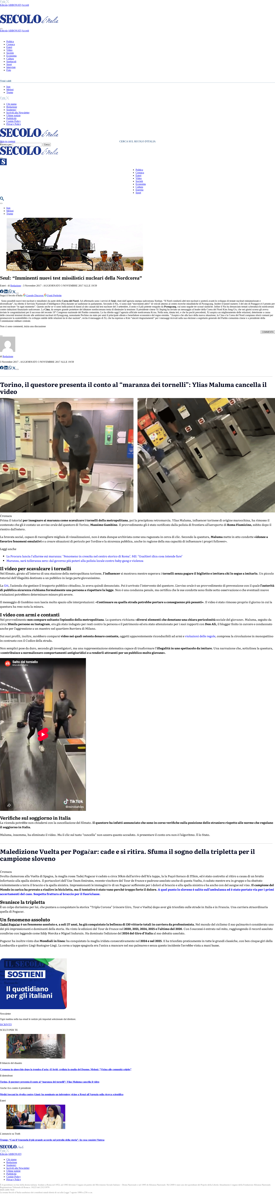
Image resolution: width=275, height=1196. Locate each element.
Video (9, 50)
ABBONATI (14, 5)
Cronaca (10, 44)
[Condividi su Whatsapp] (10, 292)
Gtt (6, 585)
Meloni (10, 89)
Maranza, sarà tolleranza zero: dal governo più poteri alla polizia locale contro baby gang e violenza (74, 560)
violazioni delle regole (200, 636)
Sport (9, 64)
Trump (9, 92)
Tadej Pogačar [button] (10, 1035)
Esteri (9, 47)
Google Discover (35, 295)
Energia (139, 189)
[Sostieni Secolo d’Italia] (33, 1119)
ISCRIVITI (6, 1135)
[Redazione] (7, 351)
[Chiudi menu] (1, 28)
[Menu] (1, 157)
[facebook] (1, 2)
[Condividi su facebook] (2, 292)
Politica (10, 41)
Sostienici (11, 109)
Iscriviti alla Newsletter (17, 112)
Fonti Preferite (54, 295)
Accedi (25, 5)
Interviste (11, 67)
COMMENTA (268, 332)
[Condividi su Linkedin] (6, 292)
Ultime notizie (13, 115)
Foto (8, 70)
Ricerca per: (6, 144)
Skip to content (7, 141)
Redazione (11, 107)
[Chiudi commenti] (1, 335)
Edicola (4, 5)
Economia (11, 55)
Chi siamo (11, 104)
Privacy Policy (13, 124)
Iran (8, 86)
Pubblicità (11, 118)
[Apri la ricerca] (2, 199)
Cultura (10, 58)
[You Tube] (4, 2)
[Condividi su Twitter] (14, 292)
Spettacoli (11, 61)
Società (10, 53)
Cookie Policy (13, 121)
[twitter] (7, 2)
